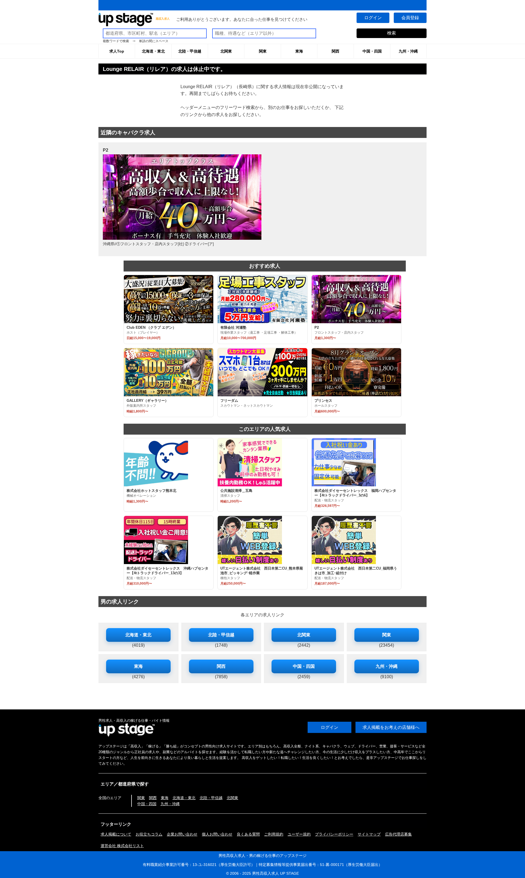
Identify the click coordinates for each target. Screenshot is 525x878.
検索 (391, 33)
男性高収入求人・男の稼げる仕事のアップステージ (262, 855)
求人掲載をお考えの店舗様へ (391, 727)
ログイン (373, 17)
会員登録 (410, 17)
